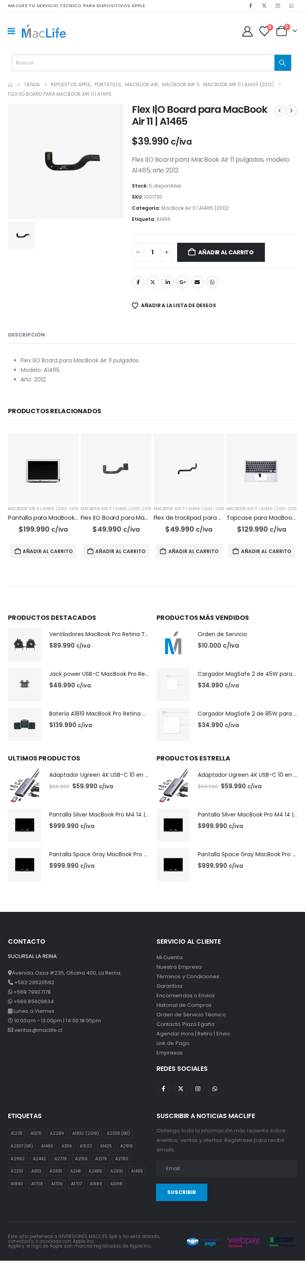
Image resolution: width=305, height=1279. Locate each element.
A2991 (116, 1171)
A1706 (57, 1184)
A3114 (66, 1146)
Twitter (153, 282)
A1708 (37, 1184)
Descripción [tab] (26, 335)
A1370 (36, 1133)
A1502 (86, 1146)
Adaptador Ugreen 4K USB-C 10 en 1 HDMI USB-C (115, 775)
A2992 (18, 1159)
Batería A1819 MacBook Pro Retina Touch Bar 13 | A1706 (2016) (132, 714)
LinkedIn (167, 282)
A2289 (57, 1133)
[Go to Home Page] (10, 84)
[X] (264, 5)
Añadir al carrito (225, 252)
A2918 (126, 1146)
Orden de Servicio (222, 634)
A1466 (47, 1146)
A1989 (96, 1184)
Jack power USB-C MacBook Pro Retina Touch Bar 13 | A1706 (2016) (140, 674)
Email (197, 282)
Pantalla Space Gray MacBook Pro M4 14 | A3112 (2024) (124, 854)
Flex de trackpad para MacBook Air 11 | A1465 (217, 517)
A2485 (95, 1171)
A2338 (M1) (118, 1133)
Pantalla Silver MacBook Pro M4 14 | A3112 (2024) (115, 814)
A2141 (75, 1171)
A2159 (81, 1159)
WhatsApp (212, 282)
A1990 (17, 1184)
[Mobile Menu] (11, 31)
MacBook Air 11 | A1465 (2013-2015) (43, 509)
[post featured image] (43, 468)
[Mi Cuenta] (247, 31)
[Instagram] (277, 5)
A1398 (116, 1184)
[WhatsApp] (291, 5)
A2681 (56, 1171)
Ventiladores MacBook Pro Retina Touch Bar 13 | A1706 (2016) (132, 634)
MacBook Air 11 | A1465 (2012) (195, 208)
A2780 (121, 1159)
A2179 (101, 1159)
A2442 (39, 1159)
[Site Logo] (44, 30)
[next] (291, 110)
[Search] (282, 63)
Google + (182, 282)
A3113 (36, 1171)
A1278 (16, 1133)
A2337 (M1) (22, 1146)
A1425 (106, 1146)
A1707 (76, 1184)
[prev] (279, 110)
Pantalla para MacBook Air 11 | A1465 (59, 517)
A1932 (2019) (85, 1133)
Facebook (138, 282)
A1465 (163, 219)
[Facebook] (250, 5)
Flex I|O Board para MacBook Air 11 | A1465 (139, 517)
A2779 (60, 1159)
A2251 (17, 1171)
